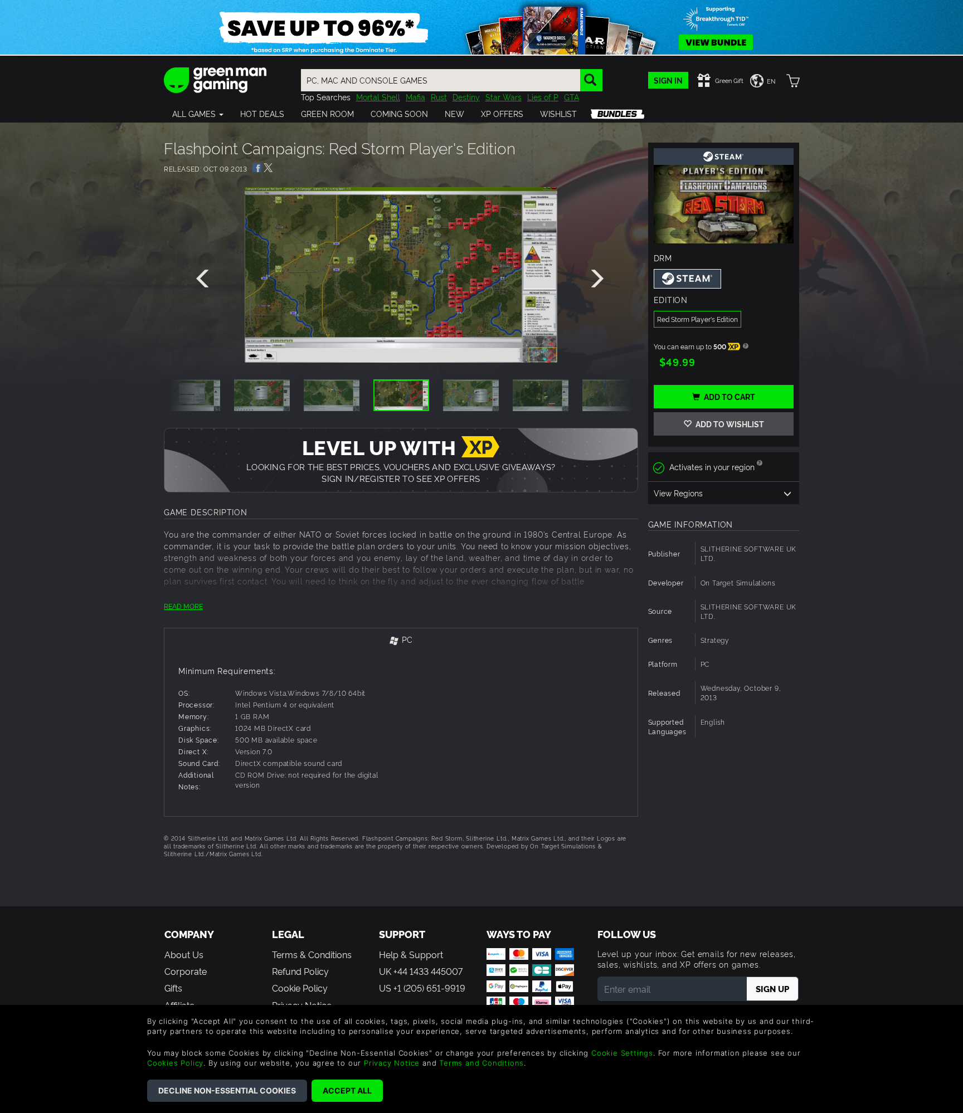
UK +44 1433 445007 (421, 971)
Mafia (415, 96)
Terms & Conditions (312, 954)
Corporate (185, 971)
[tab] (401, 640)
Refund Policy (300, 971)
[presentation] (204, 279)
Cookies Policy (175, 1062)
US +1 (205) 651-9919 (422, 988)
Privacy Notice (392, 1062)
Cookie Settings (622, 1052)
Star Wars (503, 96)
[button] (198, 114)
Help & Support (411, 954)
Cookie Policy (300, 988)
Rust (439, 96)
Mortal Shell (378, 96)
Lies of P (542, 96)
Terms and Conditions (481, 1062)
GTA (571, 96)
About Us (183, 954)
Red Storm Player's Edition (697, 319)
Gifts (173, 988)
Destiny (466, 96)
